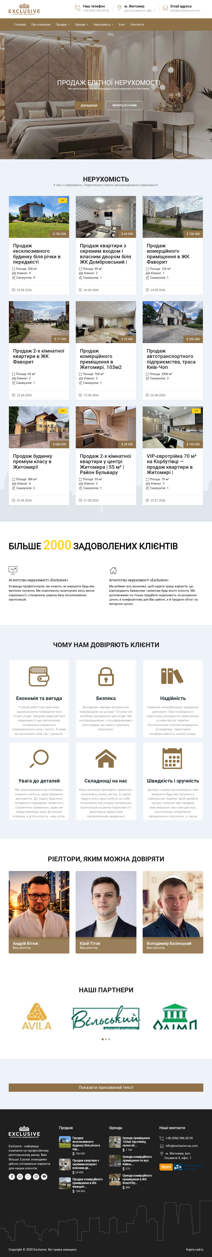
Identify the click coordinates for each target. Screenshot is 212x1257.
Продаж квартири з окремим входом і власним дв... (85, 1164)
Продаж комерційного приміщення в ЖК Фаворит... (87, 1183)
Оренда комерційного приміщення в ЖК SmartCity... (137, 1179)
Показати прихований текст (106, 1087)
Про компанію (41, 24)
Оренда (80, 24)
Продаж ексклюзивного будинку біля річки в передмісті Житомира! (37, 256)
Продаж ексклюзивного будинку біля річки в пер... (86, 1143)
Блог (122, 24)
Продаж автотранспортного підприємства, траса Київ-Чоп (171, 359)
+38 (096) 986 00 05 (96, 10)
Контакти (137, 24)
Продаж (61, 24)
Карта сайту (194, 1249)
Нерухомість (102, 24)
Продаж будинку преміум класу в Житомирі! (32, 461)
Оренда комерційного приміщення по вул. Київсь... (137, 1160)
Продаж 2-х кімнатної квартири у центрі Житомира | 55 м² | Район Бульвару (105, 464)
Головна (20, 24)
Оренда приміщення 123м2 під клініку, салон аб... (136, 1141)
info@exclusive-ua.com (182, 1146)
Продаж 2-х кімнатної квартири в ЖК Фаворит (38, 356)
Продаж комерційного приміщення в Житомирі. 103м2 (101, 359)
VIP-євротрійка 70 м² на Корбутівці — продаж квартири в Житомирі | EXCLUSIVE (171, 467)
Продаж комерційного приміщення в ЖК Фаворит (168, 254)
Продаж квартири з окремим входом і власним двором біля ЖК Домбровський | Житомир (105, 256)
